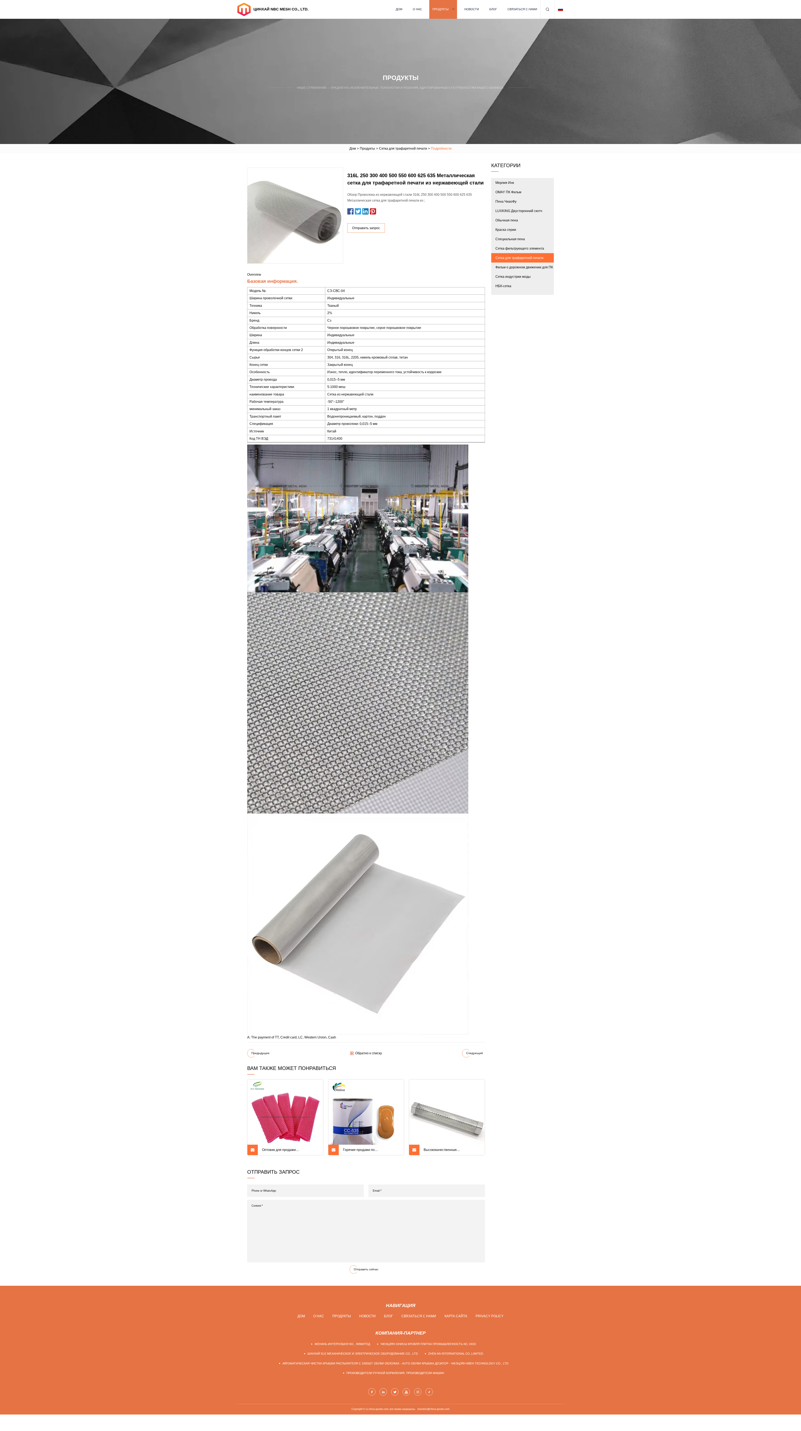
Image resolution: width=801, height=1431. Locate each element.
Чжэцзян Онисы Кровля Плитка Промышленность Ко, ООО (428, 1344)
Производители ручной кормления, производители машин (395, 1373)
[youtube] (406, 1392)
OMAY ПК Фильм (508, 192)
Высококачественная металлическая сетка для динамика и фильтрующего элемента (451, 1151)
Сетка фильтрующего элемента (519, 248)
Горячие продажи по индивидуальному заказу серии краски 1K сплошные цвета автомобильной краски (367, 1151)
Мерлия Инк (504, 182)
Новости (471, 9)
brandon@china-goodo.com (434, 1409)
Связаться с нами (522, 9)
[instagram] (417, 1392)
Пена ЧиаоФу (505, 201)
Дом (399, 9)
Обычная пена (506, 220)
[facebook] (371, 1392)
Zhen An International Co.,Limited (455, 1353)
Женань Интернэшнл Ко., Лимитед (342, 1344)
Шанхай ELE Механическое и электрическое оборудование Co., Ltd (362, 1353)
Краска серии (505, 229)
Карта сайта (456, 1316)
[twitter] (394, 1392)
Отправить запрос (366, 228)
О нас (417, 9)
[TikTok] (429, 1392)
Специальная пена (510, 239)
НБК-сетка (503, 286)
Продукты (440, 9)
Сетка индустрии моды (513, 276)
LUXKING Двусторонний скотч (518, 211)
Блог (493, 9)
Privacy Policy (490, 1316)
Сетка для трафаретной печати (403, 148)
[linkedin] (383, 1392)
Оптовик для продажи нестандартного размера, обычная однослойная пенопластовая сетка (289, 1151)
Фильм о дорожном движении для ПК (524, 267)
